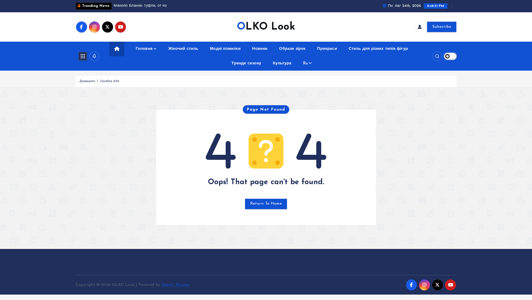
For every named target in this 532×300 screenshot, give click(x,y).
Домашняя (87, 81)
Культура (282, 63)
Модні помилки (225, 49)
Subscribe (441, 27)
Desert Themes (176, 285)
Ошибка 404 (109, 81)
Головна (144, 49)
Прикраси (327, 49)
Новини (259, 49)
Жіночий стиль (183, 49)
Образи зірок (292, 49)
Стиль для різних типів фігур (378, 49)
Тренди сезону (246, 63)
